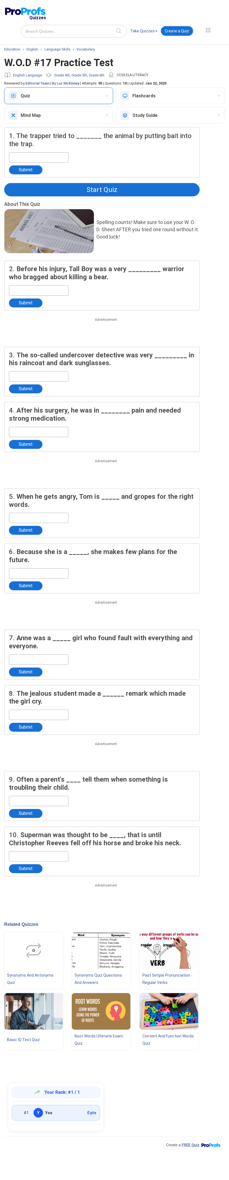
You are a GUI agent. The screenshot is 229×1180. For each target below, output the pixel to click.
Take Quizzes (142, 31)
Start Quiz (102, 190)
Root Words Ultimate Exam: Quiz (99, 1040)
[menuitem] (144, 32)
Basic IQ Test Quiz (23, 1039)
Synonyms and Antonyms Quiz (30, 979)
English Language (27, 75)
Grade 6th (96, 75)
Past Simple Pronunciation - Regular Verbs (167, 979)
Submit (26, 169)
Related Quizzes (21, 924)
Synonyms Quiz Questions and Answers (98, 979)
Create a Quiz (177, 31)
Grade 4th (62, 75)
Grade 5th (79, 75)
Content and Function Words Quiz (168, 1040)
